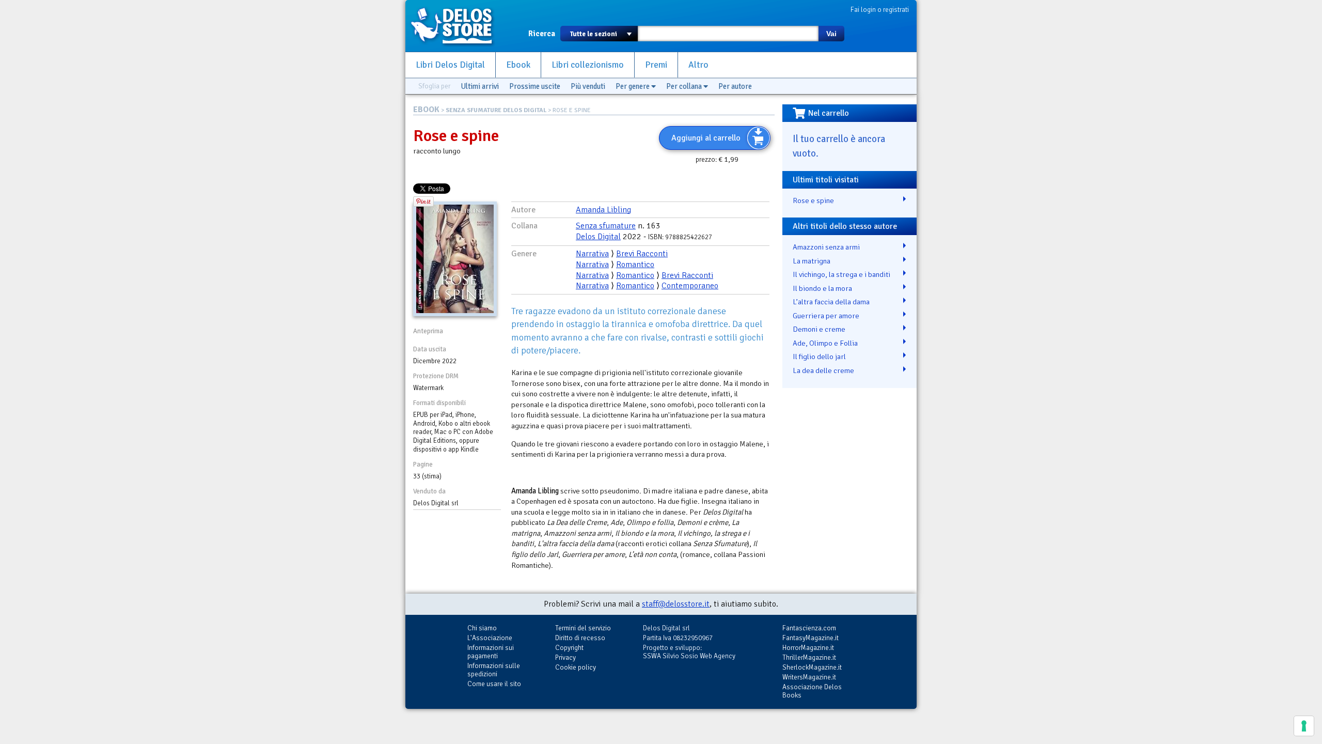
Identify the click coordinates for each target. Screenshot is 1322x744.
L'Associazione (489, 637)
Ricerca (541, 33)
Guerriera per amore (826, 315)
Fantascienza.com (809, 628)
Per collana (684, 86)
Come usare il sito (494, 683)
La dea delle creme (823, 370)
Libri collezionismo (588, 64)
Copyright (569, 647)
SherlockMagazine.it (812, 667)
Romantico (635, 264)
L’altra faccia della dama (831, 301)
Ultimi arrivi (480, 86)
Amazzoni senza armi (826, 247)
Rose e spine (813, 200)
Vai (831, 33)
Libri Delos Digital (450, 64)
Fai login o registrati (880, 9)
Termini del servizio (583, 628)
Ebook (518, 64)
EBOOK (426, 109)
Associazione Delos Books (812, 691)
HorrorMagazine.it (808, 647)
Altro (698, 64)
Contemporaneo (690, 286)
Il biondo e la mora (822, 288)
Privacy (565, 657)
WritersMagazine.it (809, 677)
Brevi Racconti (642, 254)
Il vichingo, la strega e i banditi (841, 274)
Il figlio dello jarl (819, 356)
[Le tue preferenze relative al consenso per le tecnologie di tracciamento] (1304, 726)
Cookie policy (575, 667)
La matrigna (811, 261)
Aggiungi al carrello (706, 138)
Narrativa (592, 254)
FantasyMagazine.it (810, 637)
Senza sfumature (606, 226)
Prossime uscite (534, 86)
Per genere (633, 86)
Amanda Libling (603, 210)
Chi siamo (482, 628)
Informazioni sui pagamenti (490, 651)
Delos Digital (598, 236)
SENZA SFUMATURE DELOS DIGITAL (496, 110)
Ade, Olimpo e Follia (825, 343)
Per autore (735, 86)
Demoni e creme (819, 329)
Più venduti (588, 86)
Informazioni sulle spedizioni (493, 669)
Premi (656, 64)
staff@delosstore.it (676, 604)
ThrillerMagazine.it (809, 657)
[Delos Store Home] (457, 26)
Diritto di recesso (580, 637)
